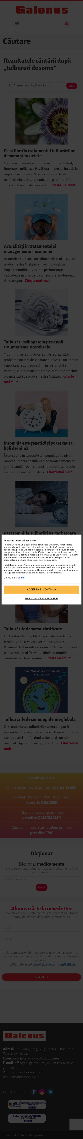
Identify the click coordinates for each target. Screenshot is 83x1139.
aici (23, 578)
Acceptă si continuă (41, 589)
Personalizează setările (41, 598)
